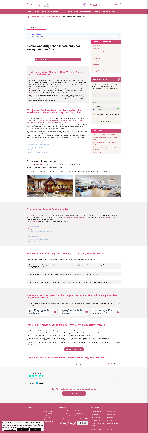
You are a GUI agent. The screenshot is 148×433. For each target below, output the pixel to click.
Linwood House (112, 414)
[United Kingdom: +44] (94, 109)
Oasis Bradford (96, 417)
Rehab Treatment (53, 11)
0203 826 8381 (111, 5)
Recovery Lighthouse (98, 423)
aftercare (40, 150)
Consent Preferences (81, 418)
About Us (97, 11)
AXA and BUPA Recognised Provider (102, 429)
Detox (44, 11)
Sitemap (77, 416)
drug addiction (80, 217)
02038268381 (50, 421)
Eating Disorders (66, 11)
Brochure (62, 418)
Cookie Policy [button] (36, 425)
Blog (113, 11)
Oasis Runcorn (111, 417)
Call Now (74, 393)
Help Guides (106, 11)
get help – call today (74, 349)
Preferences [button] (29, 427)
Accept (35, 429)
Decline (22, 429)
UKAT (93, 426)
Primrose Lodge (97, 420)
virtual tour (39, 164)
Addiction (37, 11)
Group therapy (33, 229)
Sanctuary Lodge (112, 423)
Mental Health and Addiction (83, 11)
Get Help (96, 5)
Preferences (10, 429)
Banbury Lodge (96, 411)
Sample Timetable (80, 411)
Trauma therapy (33, 234)
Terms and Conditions (66, 416)
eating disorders (108, 217)
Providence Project (113, 420)
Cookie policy (79, 413)
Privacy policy (64, 413)
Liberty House (96, 414)
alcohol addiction (69, 217)
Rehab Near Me (64, 411)
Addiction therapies (33, 222)
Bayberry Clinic (112, 411)
